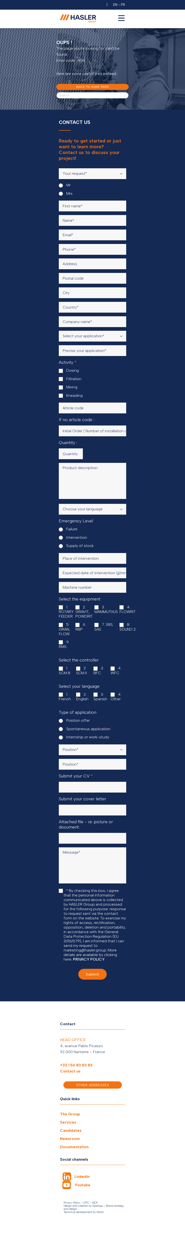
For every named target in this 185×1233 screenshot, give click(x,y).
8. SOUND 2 (127, 627)
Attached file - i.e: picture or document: (86, 824)
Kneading (74, 395)
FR (123, 5)
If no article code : (76, 419)
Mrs (69, 193)
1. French (65, 696)
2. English (82, 696)
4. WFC (116, 670)
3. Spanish (100, 696)
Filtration (73, 379)
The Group (70, 1114)
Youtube (82, 1185)
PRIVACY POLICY (89, 959)
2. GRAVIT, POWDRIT (84, 612)
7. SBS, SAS (103, 627)
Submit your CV (76, 776)
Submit (92, 974)
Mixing (71, 387)
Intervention (76, 537)
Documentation (74, 1147)
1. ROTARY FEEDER (66, 612)
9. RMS (64, 644)
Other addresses (92, 1085)
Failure (71, 529)
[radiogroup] (92, 189)
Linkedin (82, 1176)
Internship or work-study (87, 737)
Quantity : (68, 442)
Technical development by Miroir (84, 1212)
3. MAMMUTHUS (106, 609)
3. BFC (98, 670)
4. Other (116, 696)
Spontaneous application (87, 729)
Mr (68, 185)
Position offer (77, 720)
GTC (86, 1202)
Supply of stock (79, 545)
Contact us (70, 1071)
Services (68, 1122)
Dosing (72, 370)
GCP (95, 1202)
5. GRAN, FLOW (64, 629)
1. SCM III (64, 670)
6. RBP (80, 627)
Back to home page (92, 86)
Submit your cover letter (82, 799)
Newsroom (70, 1138)
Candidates (70, 1130)
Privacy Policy (72, 1202)
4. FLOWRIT (127, 609)
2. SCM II (81, 670)
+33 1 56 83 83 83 (76, 1065)
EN (115, 5)
